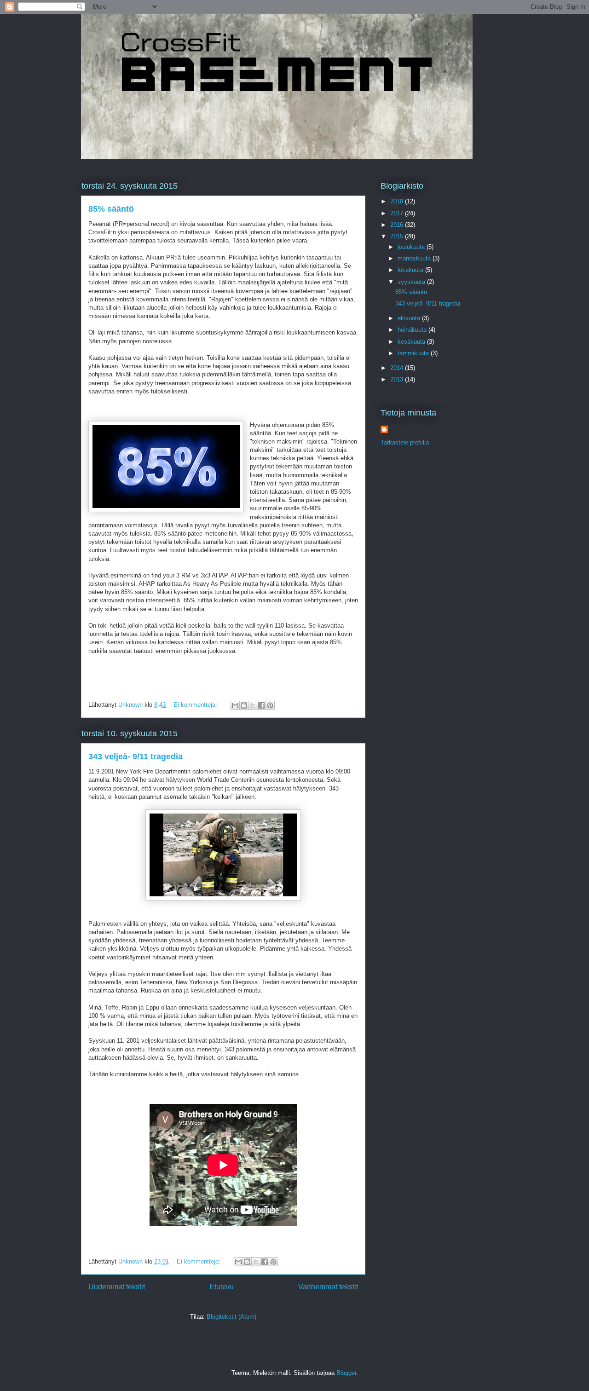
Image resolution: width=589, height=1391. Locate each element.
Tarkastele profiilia (405, 442)
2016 (397, 224)
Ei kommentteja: (196, 704)
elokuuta (410, 318)
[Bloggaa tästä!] (243, 705)
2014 (397, 367)
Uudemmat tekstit (116, 1287)
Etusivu (221, 1287)
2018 (397, 201)
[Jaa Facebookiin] (261, 705)
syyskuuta (412, 281)
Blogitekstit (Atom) (231, 1316)
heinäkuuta (413, 329)
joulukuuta (412, 246)
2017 (397, 213)
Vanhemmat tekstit (328, 1287)
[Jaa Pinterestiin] (270, 705)
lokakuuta (411, 269)
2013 (397, 379)
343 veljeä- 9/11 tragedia (135, 756)
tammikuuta (414, 353)
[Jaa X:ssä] (252, 705)
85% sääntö (111, 209)
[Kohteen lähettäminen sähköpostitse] (235, 705)
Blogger (346, 1372)
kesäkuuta (412, 341)
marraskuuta (415, 258)
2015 (397, 236)
